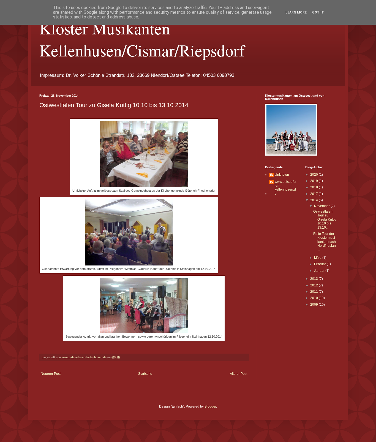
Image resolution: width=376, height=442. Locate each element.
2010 (314, 298)
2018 (314, 187)
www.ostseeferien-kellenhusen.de (285, 188)
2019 (314, 181)
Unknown (282, 175)
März (318, 258)
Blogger (210, 406)
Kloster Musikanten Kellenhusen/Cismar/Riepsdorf (142, 39)
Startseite (145, 374)
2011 (314, 292)
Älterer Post (238, 374)
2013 (314, 279)
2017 (314, 194)
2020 (314, 175)
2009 (314, 305)
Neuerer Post (51, 374)
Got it (318, 12)
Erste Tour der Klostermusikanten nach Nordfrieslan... (324, 242)
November (322, 206)
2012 (314, 285)
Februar (320, 264)
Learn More (296, 12)
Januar (319, 271)
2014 (314, 200)
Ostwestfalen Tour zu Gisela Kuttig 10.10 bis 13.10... (324, 219)
